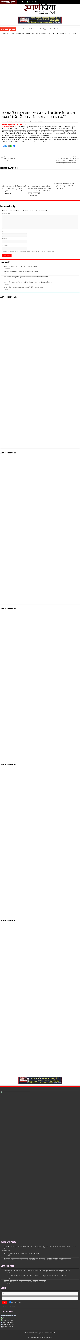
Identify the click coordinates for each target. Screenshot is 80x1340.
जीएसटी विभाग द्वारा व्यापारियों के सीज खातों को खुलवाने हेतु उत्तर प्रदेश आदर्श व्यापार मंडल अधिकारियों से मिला (40, 1248)
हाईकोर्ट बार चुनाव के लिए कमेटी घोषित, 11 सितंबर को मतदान (20, 266)
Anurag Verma (8, 121)
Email (4, 238)
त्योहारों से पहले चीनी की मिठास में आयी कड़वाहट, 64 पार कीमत (21, 272)
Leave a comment (40, 121)
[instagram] (43, 1335)
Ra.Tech (52, 1333)
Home (3, 33)
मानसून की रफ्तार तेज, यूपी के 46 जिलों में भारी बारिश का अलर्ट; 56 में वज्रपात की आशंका (28, 282)
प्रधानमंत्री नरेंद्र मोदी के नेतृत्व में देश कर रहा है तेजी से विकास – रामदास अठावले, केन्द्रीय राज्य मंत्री (37, 1259)
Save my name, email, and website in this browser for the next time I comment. (29, 252)
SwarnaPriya (37, 1333)
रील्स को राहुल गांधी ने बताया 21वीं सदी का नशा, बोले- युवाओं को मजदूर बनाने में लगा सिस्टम (14, 188)
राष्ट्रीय (8, 33)
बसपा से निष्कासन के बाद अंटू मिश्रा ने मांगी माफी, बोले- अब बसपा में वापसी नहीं (25, 287)
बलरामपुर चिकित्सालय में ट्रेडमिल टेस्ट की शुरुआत (21, 1254)
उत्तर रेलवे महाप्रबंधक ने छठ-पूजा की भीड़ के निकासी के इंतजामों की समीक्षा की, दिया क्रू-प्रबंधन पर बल (66, 160)
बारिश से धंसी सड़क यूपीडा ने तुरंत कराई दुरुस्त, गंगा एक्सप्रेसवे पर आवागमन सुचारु (26, 277)
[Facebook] (39, 1335)
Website (5, 245)
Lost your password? (8, 1307)
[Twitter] (41, 1335)
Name (4, 232)
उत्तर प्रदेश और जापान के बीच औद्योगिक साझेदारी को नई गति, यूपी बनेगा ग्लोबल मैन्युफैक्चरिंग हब (38, 29)
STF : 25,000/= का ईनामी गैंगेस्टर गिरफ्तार (12, 159)
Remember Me (16, 1302)
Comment (6, 214)
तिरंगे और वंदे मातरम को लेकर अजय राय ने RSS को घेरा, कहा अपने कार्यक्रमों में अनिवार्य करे (35, 1276)
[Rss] (37, 1335)
